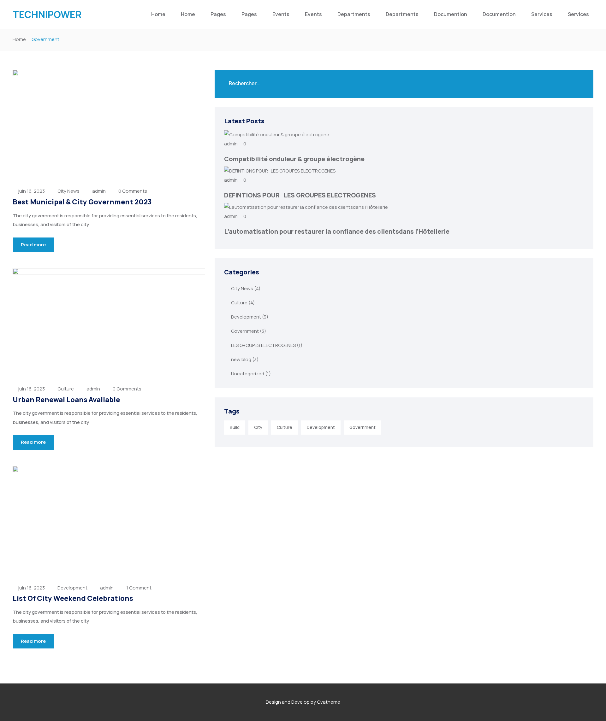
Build (235, 427)
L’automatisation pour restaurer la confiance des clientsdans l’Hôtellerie (336, 231)
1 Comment (139, 587)
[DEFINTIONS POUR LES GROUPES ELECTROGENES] (280, 170)
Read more (33, 244)
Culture (65, 388)
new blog (241, 359)
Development (72, 587)
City (258, 427)
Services (541, 14)
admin (99, 191)
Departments (353, 14)
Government (245, 331)
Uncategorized (247, 373)
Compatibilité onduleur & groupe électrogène (294, 159)
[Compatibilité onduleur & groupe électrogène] (276, 134)
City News (68, 191)
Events (280, 14)
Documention (450, 14)
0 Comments (132, 191)
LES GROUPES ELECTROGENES (263, 345)
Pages (218, 14)
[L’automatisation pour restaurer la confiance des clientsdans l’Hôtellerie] (306, 207)
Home (158, 14)
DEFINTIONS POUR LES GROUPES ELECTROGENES (300, 195)
